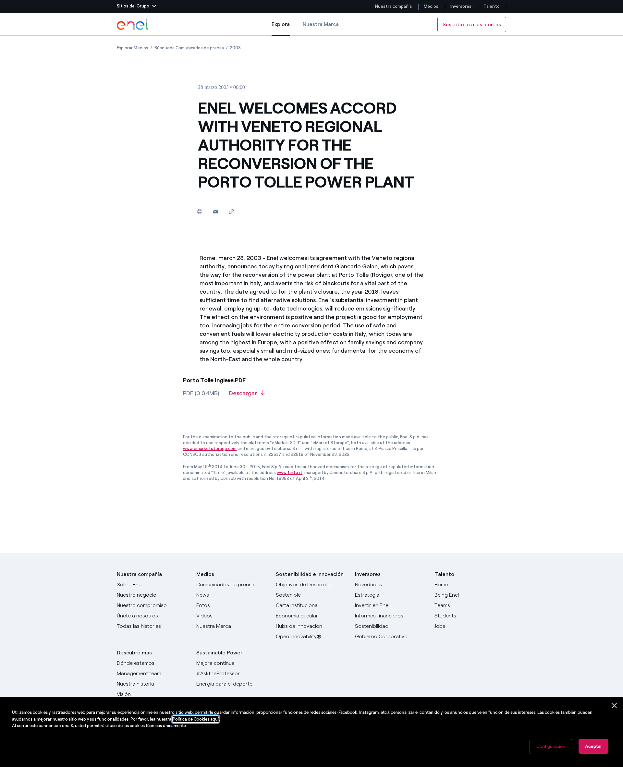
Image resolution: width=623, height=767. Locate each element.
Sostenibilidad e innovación (310, 574)
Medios (431, 6)
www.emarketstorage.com (210, 448)
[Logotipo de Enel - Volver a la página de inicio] (133, 24)
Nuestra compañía (393, 6)
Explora (281, 28)
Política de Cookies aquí (196, 719)
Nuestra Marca (321, 24)
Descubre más (134, 653)
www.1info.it (289, 472)
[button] (136, 6)
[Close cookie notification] (614, 706)
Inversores (460, 6)
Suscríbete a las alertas (472, 24)
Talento (492, 6)
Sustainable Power (219, 653)
